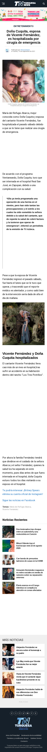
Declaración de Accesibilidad (31, 735)
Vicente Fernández (10, 509)
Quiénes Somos (36, 738)
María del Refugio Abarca (20, 507)
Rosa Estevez (25, 50)
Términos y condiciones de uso (18, 738)
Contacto (24, 741)
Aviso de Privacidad (12, 735)
